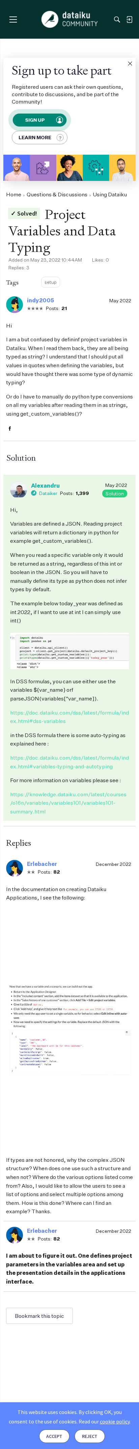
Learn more (35, 137)
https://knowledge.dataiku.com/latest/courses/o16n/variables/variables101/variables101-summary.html (68, 803)
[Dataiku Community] (69, 19)
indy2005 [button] (40, 300)
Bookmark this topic (39, 1315)
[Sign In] (129, 19)
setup (51, 282)
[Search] (117, 19)
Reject (90, 1436)
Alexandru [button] (45, 485)
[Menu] (13, 19)
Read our (104, 1421)
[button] (130, 63)
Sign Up (35, 120)
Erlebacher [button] (42, 864)
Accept (54, 1436)
